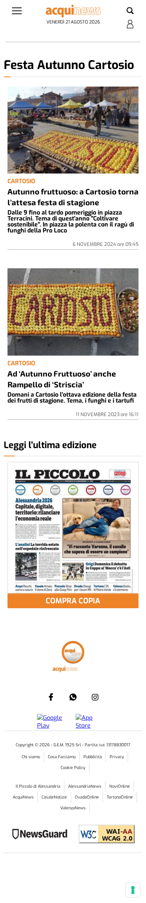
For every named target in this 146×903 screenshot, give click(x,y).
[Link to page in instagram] (95, 697)
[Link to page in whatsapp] (73, 697)
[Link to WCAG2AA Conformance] (104, 835)
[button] (130, 11)
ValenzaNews (73, 808)
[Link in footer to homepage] (73, 653)
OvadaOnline (87, 797)
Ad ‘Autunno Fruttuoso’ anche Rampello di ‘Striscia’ (61, 379)
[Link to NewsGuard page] (42, 834)
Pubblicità (92, 757)
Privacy (117, 757)
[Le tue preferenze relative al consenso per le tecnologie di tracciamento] (133, 890)
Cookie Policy (73, 768)
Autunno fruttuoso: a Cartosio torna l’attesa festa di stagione (73, 197)
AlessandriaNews (84, 786)
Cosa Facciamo (62, 757)
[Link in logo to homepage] (73, 11)
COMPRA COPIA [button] (73, 601)
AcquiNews (23, 797)
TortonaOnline (120, 797)
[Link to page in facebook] (50, 697)
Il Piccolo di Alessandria (38, 786)
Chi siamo (31, 757)
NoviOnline (119, 786)
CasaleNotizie (54, 797)
